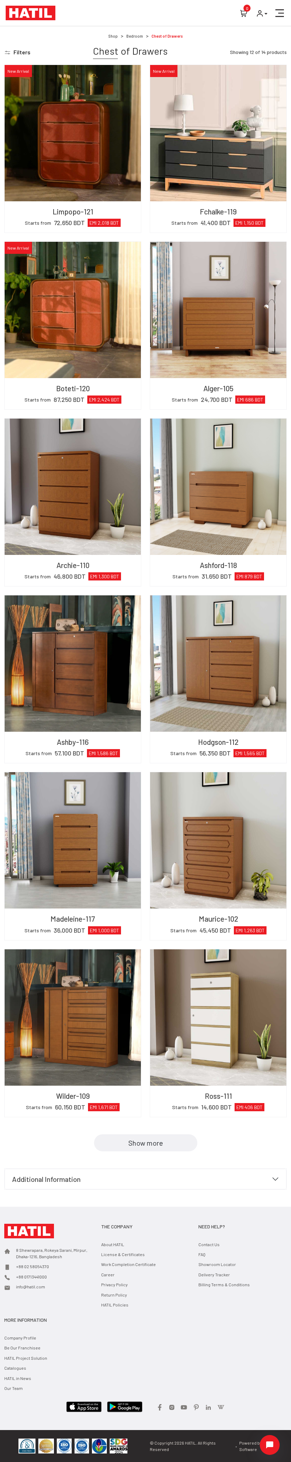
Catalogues (15, 1367)
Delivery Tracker (214, 1274)
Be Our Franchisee (22, 1347)
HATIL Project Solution (25, 1357)
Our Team (13, 1388)
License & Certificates (123, 1254)
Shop (113, 36)
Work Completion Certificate (128, 1264)
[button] (279, 13)
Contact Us (209, 1244)
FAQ (201, 1254)
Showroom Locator (217, 1264)
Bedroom (134, 36)
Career (108, 1274)
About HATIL (112, 1244)
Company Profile (20, 1337)
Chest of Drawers (167, 36)
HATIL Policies (114, 1304)
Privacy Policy (114, 1284)
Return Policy (114, 1294)
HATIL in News (17, 1378)
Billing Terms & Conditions (224, 1284)
